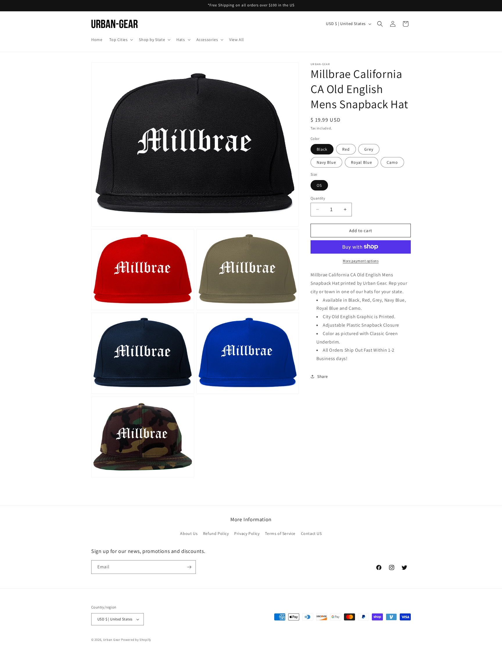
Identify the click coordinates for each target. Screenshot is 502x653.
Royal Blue (361, 162)
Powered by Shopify (136, 640)
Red (346, 149)
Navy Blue (326, 162)
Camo (392, 162)
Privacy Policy (246, 533)
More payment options (361, 260)
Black (322, 149)
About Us (189, 533)
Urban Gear (112, 640)
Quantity (318, 197)
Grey (368, 149)
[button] (120, 39)
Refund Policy (216, 533)
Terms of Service (280, 533)
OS (319, 185)
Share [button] (322, 376)
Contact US (311, 533)
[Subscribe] (189, 567)
